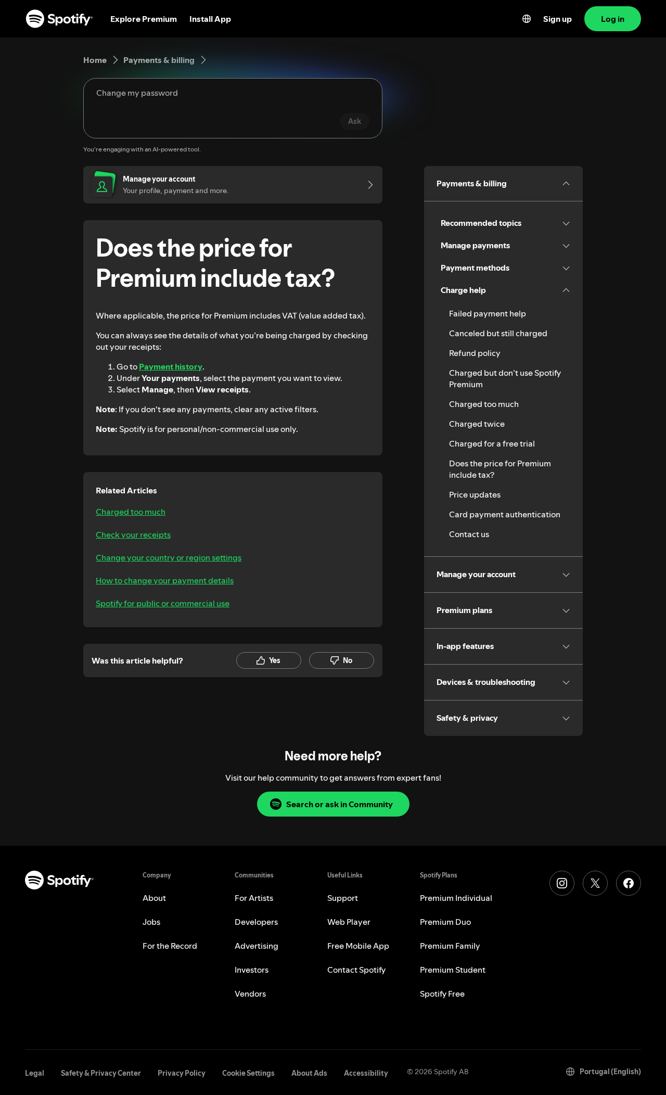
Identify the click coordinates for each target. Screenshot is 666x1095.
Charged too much (130, 511)
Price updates (475, 494)
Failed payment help (487, 313)
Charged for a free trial (492, 443)
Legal (34, 1073)
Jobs (151, 921)
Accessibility (366, 1073)
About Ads (309, 1073)
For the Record (170, 945)
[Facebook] (628, 883)
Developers (256, 921)
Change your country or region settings (168, 557)
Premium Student (452, 969)
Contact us (469, 534)
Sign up (557, 18)
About (154, 897)
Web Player (348, 921)
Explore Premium (143, 18)
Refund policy (475, 353)
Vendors (250, 993)
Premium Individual (456, 897)
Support (342, 897)
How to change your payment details (165, 580)
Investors (251, 969)
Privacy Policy (182, 1073)
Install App (210, 18)
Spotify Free (442, 993)
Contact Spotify (356, 969)
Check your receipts (133, 534)
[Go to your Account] (367, 184)
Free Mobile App (358, 945)
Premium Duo (445, 921)
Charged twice (477, 423)
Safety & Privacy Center (101, 1073)
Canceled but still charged (498, 333)
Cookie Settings (248, 1073)
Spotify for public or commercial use (162, 603)
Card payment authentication (504, 514)
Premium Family (450, 945)
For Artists (254, 897)
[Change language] (526, 18)
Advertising (256, 945)
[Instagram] (561, 883)
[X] (595, 883)
